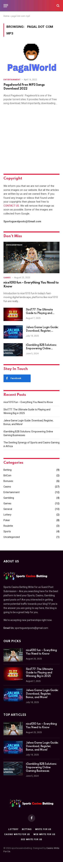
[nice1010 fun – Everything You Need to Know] (31, 257)
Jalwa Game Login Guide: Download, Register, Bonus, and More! (42, 331)
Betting (8, 469)
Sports (7, 531)
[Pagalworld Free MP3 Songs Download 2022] (31, 59)
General (8, 509)
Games (7, 503)
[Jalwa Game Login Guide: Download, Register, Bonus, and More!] (13, 332)
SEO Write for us (31, 839)
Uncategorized (12, 537)
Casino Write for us (17, 834)
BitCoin (7, 475)
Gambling (9, 497)
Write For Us (43, 829)
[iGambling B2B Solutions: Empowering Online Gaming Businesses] (13, 349)
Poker (7, 520)
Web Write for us (44, 834)
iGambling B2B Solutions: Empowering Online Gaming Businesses (41, 349)
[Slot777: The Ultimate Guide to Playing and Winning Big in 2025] (13, 314)
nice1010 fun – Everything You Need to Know (28, 402)
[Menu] (6, 6)
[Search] (57, 6)
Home (6, 16)
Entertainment (12, 492)
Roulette (8, 525)
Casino (7, 486)
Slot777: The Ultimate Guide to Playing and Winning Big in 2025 (39, 313)
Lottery (7, 514)
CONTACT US (11, 205)
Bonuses (8, 481)
